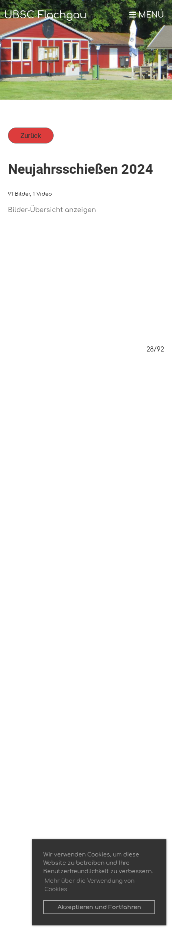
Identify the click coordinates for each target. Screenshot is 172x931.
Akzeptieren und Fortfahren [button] (99, 907)
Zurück (30, 135)
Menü (150, 15)
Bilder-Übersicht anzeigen (52, 210)
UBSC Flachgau (45, 15)
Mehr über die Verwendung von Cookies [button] (89, 885)
